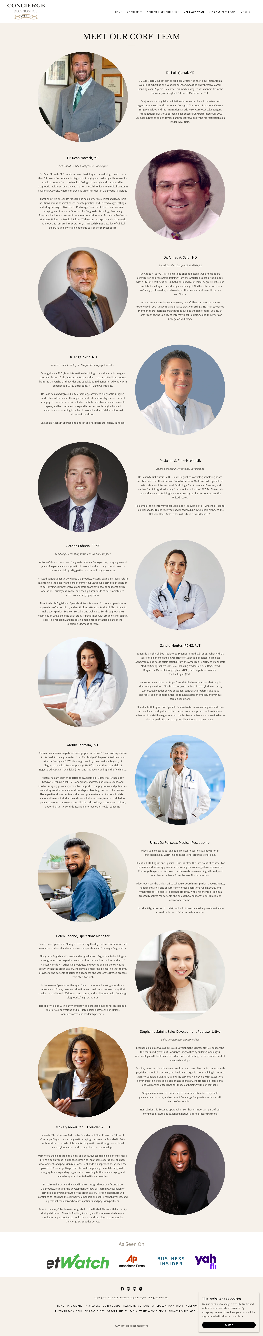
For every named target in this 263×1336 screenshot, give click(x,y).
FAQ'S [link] (133, 1311)
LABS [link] (146, 1305)
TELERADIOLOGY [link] (95, 1311)
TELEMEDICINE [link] (132, 1305)
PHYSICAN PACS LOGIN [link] (222, 12)
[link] (26, 11)
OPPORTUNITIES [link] (117, 1311)
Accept (229, 1325)
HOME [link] (118, 12)
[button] (134, 12)
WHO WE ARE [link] (74, 1305)
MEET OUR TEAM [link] (194, 12)
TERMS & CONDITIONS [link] (152, 1311)
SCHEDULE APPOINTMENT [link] (163, 12)
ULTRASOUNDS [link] (111, 1305)
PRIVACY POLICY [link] (178, 1311)
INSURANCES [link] (92, 1305)
